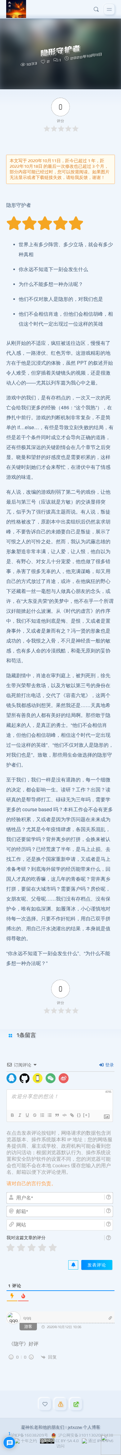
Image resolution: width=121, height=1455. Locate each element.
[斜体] (19, 1115)
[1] (10, 1248)
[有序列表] (42, 1115)
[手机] (38, 1078)
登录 (109, 1064)
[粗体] (12, 1115)
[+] (86, 1115)
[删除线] (34, 1115)
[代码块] (64, 1115)
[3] (31, 1248)
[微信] (51, 1078)
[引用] (56, 1115)
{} (79, 1115)
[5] (52, 1248)
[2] (21, 1248)
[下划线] (27, 1115)
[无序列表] (49, 1115)
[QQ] (11, 1078)
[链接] (71, 1115)
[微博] (64, 1078)
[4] (42, 1248)
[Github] (24, 1078)
